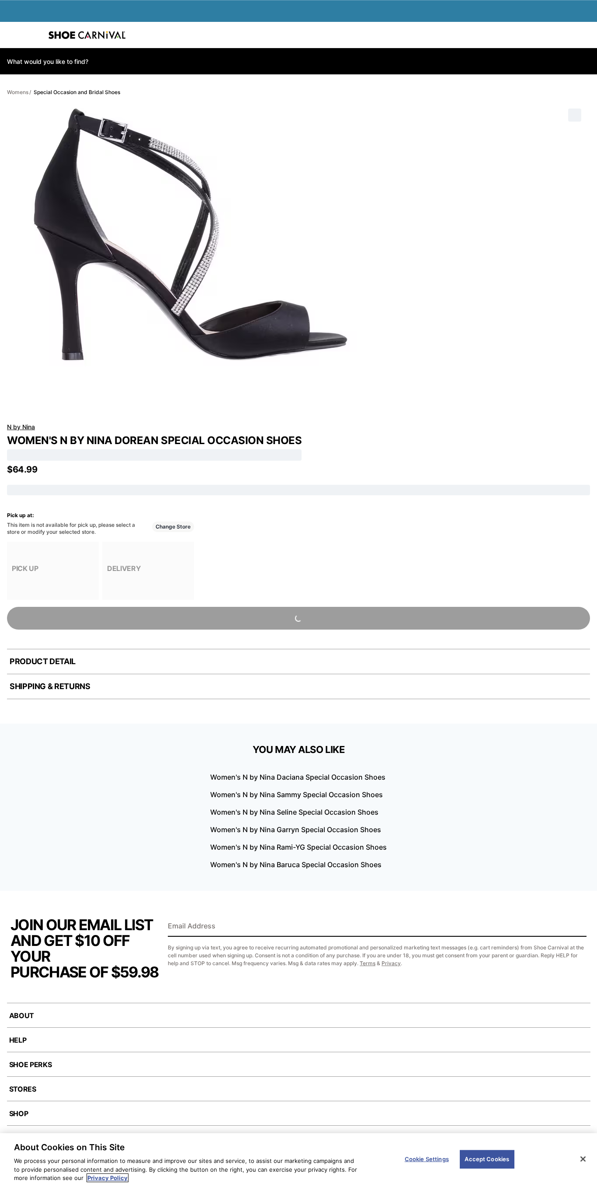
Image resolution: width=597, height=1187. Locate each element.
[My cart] (585, 35)
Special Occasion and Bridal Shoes (77, 92)
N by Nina (21, 427)
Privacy (391, 963)
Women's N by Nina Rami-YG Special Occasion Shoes (298, 847)
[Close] (583, 1159)
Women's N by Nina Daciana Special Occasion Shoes (297, 777)
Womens (17, 92)
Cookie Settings (427, 1158)
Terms (367, 963)
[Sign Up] (576, 926)
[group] (53, 571)
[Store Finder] (33, 35)
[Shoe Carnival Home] (87, 35)
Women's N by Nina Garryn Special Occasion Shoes (295, 829)
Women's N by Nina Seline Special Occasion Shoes (294, 812)
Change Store (173, 526)
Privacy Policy (107, 1177)
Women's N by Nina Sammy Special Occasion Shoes (296, 794)
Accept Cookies (487, 1158)
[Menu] (13, 35)
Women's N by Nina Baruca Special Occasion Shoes (296, 864)
